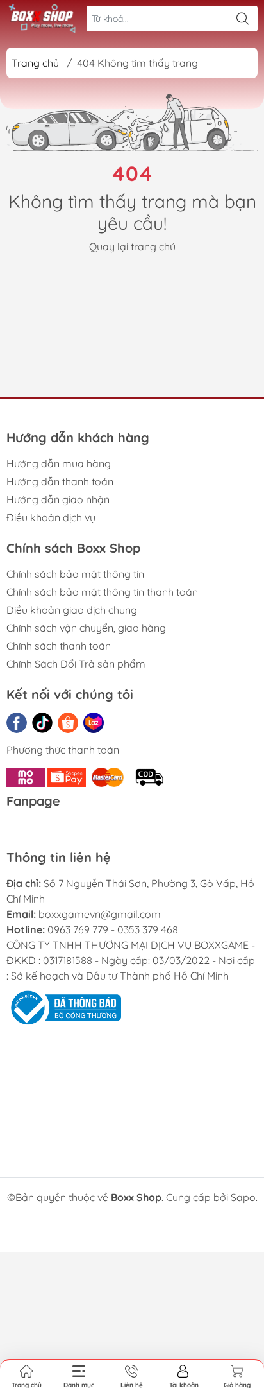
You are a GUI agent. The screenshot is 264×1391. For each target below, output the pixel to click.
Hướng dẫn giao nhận (58, 499)
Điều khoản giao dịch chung (71, 609)
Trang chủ (35, 62)
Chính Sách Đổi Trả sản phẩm (75, 663)
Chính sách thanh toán (58, 645)
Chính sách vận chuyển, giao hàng (86, 627)
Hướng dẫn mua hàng (58, 463)
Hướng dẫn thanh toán (59, 481)
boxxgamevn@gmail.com (99, 914)
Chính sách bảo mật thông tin (75, 573)
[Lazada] (93, 723)
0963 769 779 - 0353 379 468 (112, 929)
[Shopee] (68, 723)
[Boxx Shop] (42, 18)
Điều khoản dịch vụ (50, 517)
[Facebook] (16, 723)
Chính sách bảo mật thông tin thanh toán (102, 591)
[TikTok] (42, 723)
